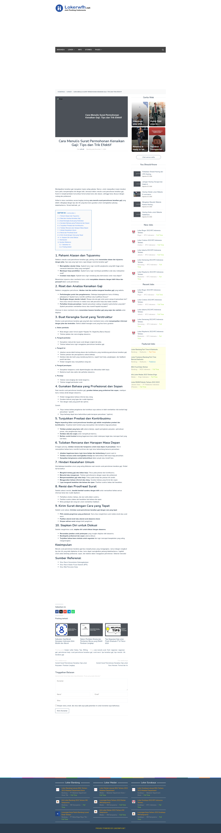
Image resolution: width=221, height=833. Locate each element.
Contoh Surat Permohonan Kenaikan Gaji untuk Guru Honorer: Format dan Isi (112, 662)
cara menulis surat (100, 650)
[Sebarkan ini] (57, 611)
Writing (85, 650)
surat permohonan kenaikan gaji (81, 652)
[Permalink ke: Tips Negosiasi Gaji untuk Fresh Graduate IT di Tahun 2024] (116, 629)
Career (66, 650)
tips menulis (118, 652)
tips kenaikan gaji (107, 652)
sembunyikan (71, 213)
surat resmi (97, 652)
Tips (80, 650)
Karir (108, 650)
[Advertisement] (124, 28)
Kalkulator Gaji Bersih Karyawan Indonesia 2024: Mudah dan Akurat (65, 641)
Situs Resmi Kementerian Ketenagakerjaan (74, 562)
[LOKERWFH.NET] (75, 8)
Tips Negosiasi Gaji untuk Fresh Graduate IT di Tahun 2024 (115, 641)
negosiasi (114, 650)
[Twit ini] (61, 611)
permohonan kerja (64, 652)
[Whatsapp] (73, 611)
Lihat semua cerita (148, 157)
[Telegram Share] (69, 611)
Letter (71, 650)
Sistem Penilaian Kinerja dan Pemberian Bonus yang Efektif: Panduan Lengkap (91, 641)
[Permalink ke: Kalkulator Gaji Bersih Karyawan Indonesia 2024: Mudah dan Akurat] (66, 629)
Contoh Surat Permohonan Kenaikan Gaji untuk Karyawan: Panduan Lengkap (71, 662)
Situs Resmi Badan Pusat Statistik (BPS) (74, 564)
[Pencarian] (163, 50)
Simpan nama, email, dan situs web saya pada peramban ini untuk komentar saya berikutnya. (88, 706)
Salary (76, 650)
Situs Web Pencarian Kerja (69, 567)
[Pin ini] (65, 611)
